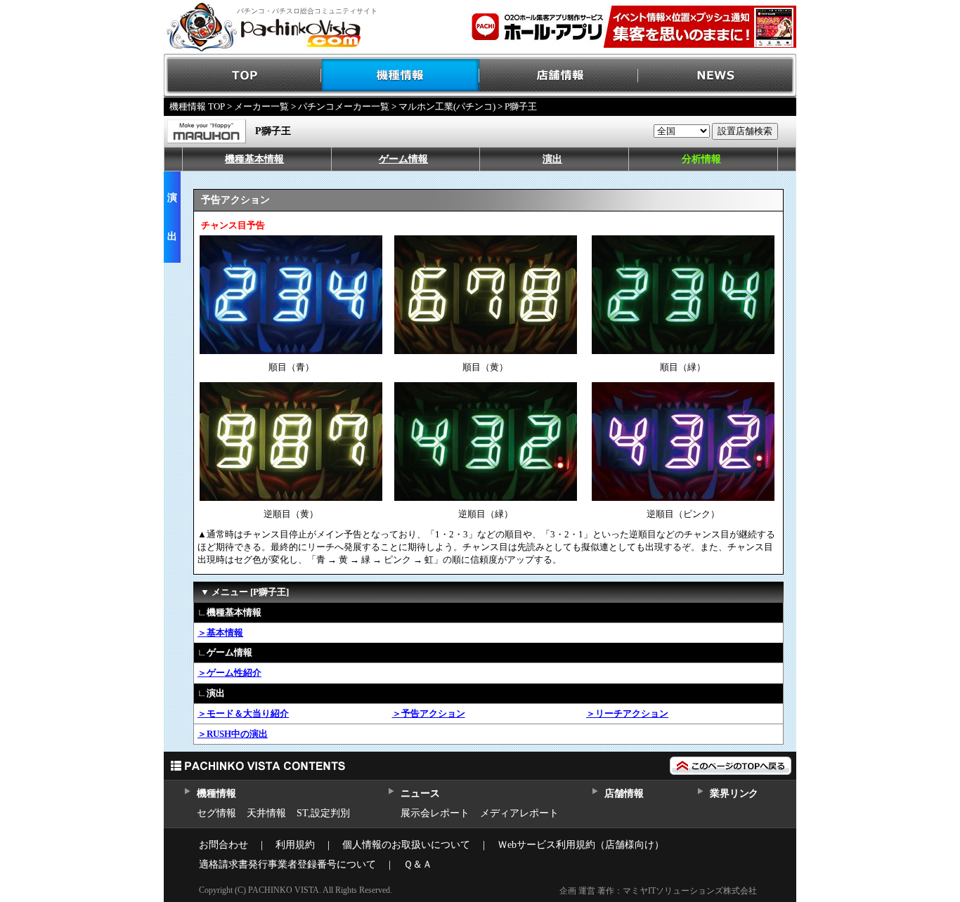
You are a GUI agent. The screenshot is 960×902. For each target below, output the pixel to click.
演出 (552, 159)
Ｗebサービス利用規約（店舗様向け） (581, 844)
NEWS (717, 75)
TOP (243, 75)
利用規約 (295, 844)
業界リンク (734, 793)
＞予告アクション (428, 713)
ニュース (420, 793)
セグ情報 (216, 813)
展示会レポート (435, 813)
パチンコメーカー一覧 (343, 106)
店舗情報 (559, 75)
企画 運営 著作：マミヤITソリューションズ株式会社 (658, 891)
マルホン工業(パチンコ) (446, 106)
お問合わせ (223, 844)
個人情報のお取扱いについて (406, 844)
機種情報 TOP (197, 106)
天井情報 (266, 813)
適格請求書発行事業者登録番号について (287, 864)
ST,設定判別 (323, 813)
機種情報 (401, 75)
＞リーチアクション (627, 713)
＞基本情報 (220, 632)
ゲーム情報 (403, 159)
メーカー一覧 (261, 106)
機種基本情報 (254, 159)
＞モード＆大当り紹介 (243, 713)
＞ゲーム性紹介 (229, 672)
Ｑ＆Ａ (417, 864)
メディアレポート (519, 813)
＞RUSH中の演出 (232, 733)
